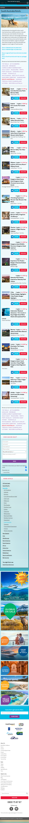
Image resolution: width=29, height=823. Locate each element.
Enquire (2, 752)
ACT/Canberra (14, 64)
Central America (7, 550)
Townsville (12, 73)
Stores (2, 747)
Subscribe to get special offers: (14, 710)
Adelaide (5, 66)
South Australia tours (8, 564)
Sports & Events (4, 769)
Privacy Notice (3, 755)
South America (6, 543)
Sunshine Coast (18, 71)
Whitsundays (6, 75)
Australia (5, 488)
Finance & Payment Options (6, 783)
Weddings (3, 788)
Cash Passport (3, 779)
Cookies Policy (3, 754)
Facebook (11, 809)
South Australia (7, 522)
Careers (2, 748)
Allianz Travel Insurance (5, 776)
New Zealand (6, 533)
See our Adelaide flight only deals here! (12, 49)
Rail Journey (6, 557)
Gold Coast (6, 69)
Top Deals (5, 64)
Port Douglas (7, 71)
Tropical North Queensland (12, 81)
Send (14, 461)
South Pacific (6, 486)
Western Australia (15, 83)
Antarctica (5, 548)
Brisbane (12, 66)
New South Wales (18, 75)
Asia (4, 536)
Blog (2, 777)
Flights (2, 764)
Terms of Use (3, 759)
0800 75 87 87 (14, 802)
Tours (2, 771)
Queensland (21, 77)
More (16, 98)
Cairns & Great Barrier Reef (11, 67)
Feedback (3, 789)
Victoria (5, 83)
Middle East (6, 553)
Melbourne (14, 69)
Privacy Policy (3, 757)
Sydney (4, 73)
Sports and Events (7, 555)
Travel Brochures (4, 786)
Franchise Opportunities (5, 750)
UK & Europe (6, 538)
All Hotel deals (6, 483)
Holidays (2, 767)
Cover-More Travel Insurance (6, 781)
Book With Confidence (5, 745)
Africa (4, 545)
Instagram (16, 809)
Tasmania (19, 79)
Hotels (2, 765)
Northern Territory (9, 77)
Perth (21, 69)
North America (6, 540)
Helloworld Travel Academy (6, 784)
